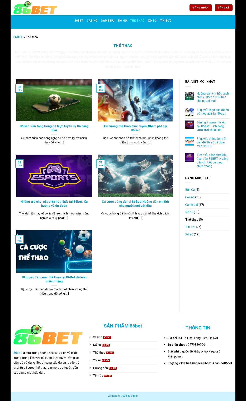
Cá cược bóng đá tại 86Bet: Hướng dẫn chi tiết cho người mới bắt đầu (135, 204)
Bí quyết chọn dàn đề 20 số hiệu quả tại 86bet (213, 111)
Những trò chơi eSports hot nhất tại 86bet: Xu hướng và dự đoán (54, 204)
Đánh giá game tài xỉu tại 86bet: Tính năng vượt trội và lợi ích (211, 126)
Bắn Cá (190, 190)
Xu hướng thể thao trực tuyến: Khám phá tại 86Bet (135, 128)
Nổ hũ (122, 20)
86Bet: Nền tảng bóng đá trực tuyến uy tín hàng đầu (54, 128)
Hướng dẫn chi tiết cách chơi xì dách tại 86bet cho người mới (213, 97)
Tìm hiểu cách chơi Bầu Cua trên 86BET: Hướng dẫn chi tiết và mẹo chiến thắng (212, 160)
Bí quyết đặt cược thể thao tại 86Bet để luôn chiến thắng (54, 279)
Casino (92, 20)
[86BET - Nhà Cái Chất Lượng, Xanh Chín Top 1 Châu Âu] (35, 7)
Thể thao (137, 20)
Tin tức (165, 20)
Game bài (108, 20)
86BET (79, 20)
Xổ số (152, 20)
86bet (49, 57)
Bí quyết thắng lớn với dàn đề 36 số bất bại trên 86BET (211, 142)
